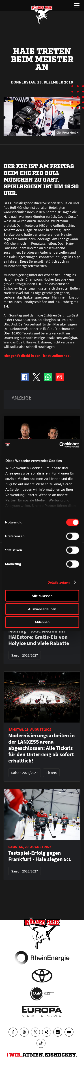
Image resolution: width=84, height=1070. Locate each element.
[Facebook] (13, 1032)
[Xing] (46, 1032)
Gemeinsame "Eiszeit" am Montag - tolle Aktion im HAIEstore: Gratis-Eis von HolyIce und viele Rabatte (39, 633)
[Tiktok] (41, 1043)
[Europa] (42, 1011)
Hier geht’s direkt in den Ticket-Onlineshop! (37, 355)
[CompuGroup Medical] (42, 993)
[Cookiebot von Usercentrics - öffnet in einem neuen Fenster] (60, 445)
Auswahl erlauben (42, 609)
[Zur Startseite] (42, 14)
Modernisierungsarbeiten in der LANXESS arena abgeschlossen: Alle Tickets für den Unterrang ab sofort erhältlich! (41, 748)
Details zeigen (58, 582)
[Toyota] (42, 975)
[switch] (72, 536)
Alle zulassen (42, 596)
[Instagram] (24, 1032)
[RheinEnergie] (42, 958)
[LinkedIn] (57, 1032)
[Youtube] (69, 1032)
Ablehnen (42, 622)
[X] (35, 1032)
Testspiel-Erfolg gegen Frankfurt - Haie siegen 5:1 (39, 856)
